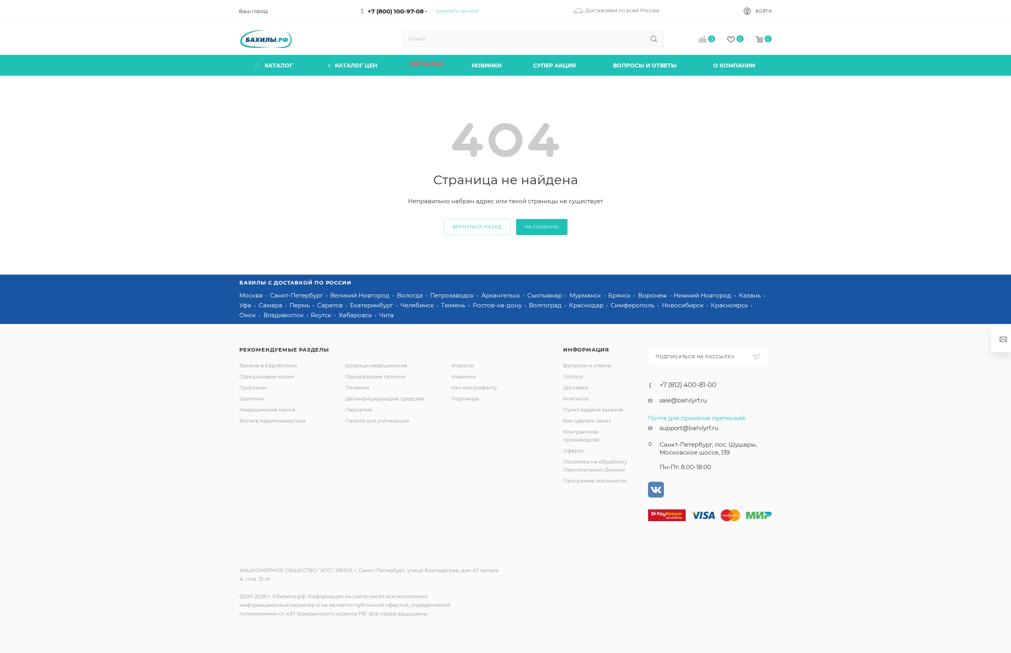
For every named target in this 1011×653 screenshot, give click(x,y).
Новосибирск (683, 305)
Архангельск (501, 295)
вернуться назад (477, 227)
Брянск (620, 295)
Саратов (330, 305)
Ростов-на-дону (498, 305)
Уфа (246, 305)
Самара (271, 305)
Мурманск (586, 295)
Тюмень (454, 305)
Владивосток (284, 315)
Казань (750, 295)
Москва (251, 295)
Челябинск (418, 305)
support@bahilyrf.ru (689, 428)
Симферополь (633, 305)
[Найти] (653, 38)
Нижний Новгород (703, 295)
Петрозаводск (452, 295)
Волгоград (546, 305)
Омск (248, 315)
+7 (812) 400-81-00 (688, 385)
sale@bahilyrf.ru (683, 400)
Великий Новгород (360, 295)
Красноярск (730, 305)
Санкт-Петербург (297, 295)
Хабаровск (356, 315)
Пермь (300, 305)
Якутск (322, 315)
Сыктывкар (545, 295)
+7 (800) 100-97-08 (396, 11)
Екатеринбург (372, 305)
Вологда (411, 295)
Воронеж (653, 295)
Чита (386, 315)
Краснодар (587, 305)
